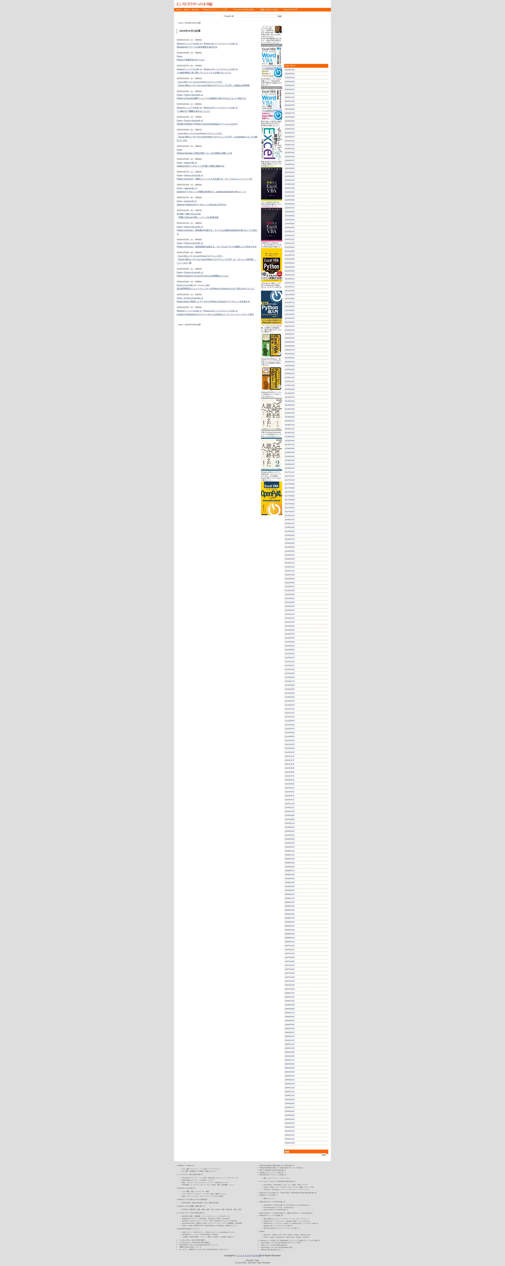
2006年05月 (290, 1021)
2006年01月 (290, 1036)
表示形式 (215, 1234)
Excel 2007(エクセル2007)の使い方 (298, 1205)
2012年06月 (290, 733)
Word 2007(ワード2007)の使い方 (274, 1205)
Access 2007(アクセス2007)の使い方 (276, 1209)
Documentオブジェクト (189, 1178)
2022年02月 (290, 275)
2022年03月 (290, 271)
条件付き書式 (186, 1203)
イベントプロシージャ (209, 1216)
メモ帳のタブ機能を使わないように (193, 111)
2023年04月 (290, 220)
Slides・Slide (296, 1185)
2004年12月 (290, 1088)
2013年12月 (290, 661)
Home (178, 10)
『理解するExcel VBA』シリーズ (189, 1247)
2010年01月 (290, 847)
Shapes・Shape (187, 1225)
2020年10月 (290, 338)
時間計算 (192, 1209)
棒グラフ (191, 1194)
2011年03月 (289, 792)
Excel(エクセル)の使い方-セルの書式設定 (192, 1199)
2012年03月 (290, 744)
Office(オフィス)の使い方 (268, 1195)
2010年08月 (290, 819)
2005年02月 (290, 1080)
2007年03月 (290, 981)
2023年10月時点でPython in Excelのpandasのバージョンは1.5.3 (207, 124)
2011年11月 (289, 760)
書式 (265, 1178)
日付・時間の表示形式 (211, 1203)
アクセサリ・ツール (287, 1219)
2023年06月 (290, 212)
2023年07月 (290, 208)
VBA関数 (197, 1216)
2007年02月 (290, 985)
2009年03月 (290, 886)
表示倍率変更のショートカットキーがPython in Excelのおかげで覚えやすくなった (215, 289)
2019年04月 (290, 409)
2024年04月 (290, 172)
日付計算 (185, 1209)
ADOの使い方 (289, 1165)
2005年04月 (290, 1072)
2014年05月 (290, 642)
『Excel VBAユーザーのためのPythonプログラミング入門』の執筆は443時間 (213, 85)
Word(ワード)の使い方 (186, 1165)
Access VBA (284, 1193)
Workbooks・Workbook (207, 1218)
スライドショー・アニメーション (279, 1178)
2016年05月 (290, 547)
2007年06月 (290, 969)
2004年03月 (290, 1123)
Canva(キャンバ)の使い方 (269, 1240)
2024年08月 (290, 156)
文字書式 (200, 1171)
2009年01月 (290, 894)
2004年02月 (290, 1127)
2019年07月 (290, 397)
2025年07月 (290, 113)
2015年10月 (290, 575)
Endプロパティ (199, 1232)
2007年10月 (290, 953)
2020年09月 (290, 342)
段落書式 (193, 1171)
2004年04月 (290, 1119)
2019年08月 (290, 393)
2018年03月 (290, 460)
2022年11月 (289, 239)
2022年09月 (290, 247)
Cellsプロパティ (187, 1232)
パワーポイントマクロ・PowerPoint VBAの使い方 (277, 1181)
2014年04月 (290, 646)
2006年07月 (290, 1013)
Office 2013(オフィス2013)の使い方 (300, 1213)
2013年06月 (290, 685)
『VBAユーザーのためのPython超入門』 (274, 1245)
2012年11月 (289, 713)
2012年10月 (290, 717)
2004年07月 (290, 1107)
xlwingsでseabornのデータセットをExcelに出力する (201, 204)
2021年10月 (290, 291)
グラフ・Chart (208, 1221)
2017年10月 (290, 480)
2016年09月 (290, 531)
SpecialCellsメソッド (189, 1234)
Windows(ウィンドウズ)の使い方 (189, 44)
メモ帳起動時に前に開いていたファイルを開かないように (204, 73)
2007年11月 (289, 950)
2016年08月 (290, 535)
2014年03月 (290, 650)
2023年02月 (290, 227)
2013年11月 (289, 665)
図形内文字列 (198, 1225)
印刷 (186, 1171)
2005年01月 (290, 1084)
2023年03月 (290, 224)
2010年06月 (290, 827)
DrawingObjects (210, 1225)
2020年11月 (289, 334)
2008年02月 (290, 938)
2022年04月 (290, 267)
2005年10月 (290, 1048)
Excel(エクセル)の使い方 (186, 285)
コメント (203, 1237)
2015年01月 (290, 610)
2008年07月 (290, 918)
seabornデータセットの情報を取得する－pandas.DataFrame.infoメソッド (211, 192)
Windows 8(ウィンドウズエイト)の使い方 (277, 1223)
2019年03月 (290, 413)
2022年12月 (290, 235)
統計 (240, 1209)
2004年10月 (290, 1095)
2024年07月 (290, 160)
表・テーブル (205, 1185)
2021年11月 (289, 287)
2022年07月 (290, 255)
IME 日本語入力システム (271, 1219)
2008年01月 (290, 942)
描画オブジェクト (211, 1171)
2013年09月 (290, 673)
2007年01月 (290, 989)
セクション (220, 1178)
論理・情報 (200, 1209)
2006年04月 (290, 1024)
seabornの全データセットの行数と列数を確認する (200, 166)
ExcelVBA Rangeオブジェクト (189, 1229)
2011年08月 (289, 772)
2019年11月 (289, 381)
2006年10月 (290, 1001)
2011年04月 (289, 788)
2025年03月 (290, 129)
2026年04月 (290, 78)
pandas (296, 1234)
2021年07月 (290, 302)
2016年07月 (290, 539)
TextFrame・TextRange (271, 1189)
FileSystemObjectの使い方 (269, 1168)
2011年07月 (289, 776)
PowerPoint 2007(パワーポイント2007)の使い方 (279, 1207)
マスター (305, 1185)
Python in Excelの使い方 (193, 95)
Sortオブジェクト (196, 1221)
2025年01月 (290, 137)
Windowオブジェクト (222, 1182)
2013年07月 (290, 681)
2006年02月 (290, 1032)
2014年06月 (290, 638)
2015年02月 (290, 606)
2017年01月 (290, 516)
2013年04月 (290, 693)
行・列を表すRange (203, 1234)
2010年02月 (290, 843)
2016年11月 (289, 523)
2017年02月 (290, 512)
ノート (283, 1189)
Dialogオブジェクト (232, 1225)
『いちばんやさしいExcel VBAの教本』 (192, 1240)
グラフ (184, 1194)
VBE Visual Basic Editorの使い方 (271, 1165)
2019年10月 (290, 385)
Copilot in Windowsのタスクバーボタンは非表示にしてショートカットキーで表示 (215, 314)
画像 (301, 1187)
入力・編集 (185, 1169)
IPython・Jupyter (269, 1237)
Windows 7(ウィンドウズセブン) (274, 1221)
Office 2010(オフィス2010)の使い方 (272, 1213)
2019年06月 (290, 401)
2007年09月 (290, 957)
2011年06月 (289, 780)
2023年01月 (290, 231)
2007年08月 (290, 961)
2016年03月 (290, 555)
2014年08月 (290, 630)
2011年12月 (289, 756)
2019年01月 (290, 421)
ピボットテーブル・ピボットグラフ (198, 1196)
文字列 (217, 1209)
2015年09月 (290, 579)
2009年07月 (290, 871)
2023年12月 (290, 188)
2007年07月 (290, 965)
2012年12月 (290, 709)
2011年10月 (289, 764)
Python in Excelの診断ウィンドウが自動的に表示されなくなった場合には (211, 98)
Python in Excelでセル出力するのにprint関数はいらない (203, 276)
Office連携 (185, 1185)
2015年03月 (290, 602)
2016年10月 (290, 527)
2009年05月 (290, 878)
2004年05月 (290, 1115)
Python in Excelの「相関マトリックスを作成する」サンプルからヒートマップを (214, 179)
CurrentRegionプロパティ (227, 1232)
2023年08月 (290, 204)
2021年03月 (290, 318)
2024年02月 (290, 180)
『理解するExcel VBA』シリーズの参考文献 (197, 217)
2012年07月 (290, 729)
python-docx (281, 1237)
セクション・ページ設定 (199, 1169)
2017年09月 (290, 484)
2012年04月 (290, 740)
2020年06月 (290, 354)
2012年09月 (290, 721)
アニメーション (304, 1189)
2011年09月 (289, 768)
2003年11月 (289, 1139)
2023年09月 (290, 200)
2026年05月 (290, 74)
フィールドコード (214, 1169)
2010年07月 (290, 823)
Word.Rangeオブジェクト (190, 1180)
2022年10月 (290, 243)
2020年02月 (290, 370)
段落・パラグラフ (188, 1182)
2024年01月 (290, 184)
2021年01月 (290, 326)
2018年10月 (290, 433)
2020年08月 (290, 346)
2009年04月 (290, 882)
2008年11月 (289, 902)
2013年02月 (290, 701)
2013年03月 (290, 697)
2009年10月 (290, 859)
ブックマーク (195, 1185)
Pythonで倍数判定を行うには (190, 60)
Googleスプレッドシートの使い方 (272, 1172)
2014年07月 (290, 634)
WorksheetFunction (188, 1223)
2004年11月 (289, 1092)
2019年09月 (290, 389)
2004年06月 (290, 1111)
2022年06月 (290, 259)
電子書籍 (180, 214)
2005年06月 (290, 1064)
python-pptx (290, 1237)
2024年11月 (289, 145)
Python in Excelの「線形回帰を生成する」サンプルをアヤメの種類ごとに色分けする (217, 247)
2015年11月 (289, 571)
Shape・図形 (216, 1185)
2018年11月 (289, 429)
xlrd (280, 1234)
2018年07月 (290, 444)
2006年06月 (290, 1017)
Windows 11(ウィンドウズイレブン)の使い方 (221, 44)
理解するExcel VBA (193, 214)
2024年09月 (290, 153)
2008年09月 (290, 910)
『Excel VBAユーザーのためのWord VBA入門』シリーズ (198, 1245)
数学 (235, 1209)
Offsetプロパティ (211, 1232)
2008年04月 (290, 930)
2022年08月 (290, 251)
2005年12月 (290, 1040)
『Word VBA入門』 (290, 10)
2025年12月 (290, 93)
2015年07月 (290, 587)
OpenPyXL (267, 1234)
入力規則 (185, 1237)
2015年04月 (290, 598)
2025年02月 (290, 133)
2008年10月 (290, 906)
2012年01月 (290, 752)
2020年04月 (290, 362)
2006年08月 (290, 1009)
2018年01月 (290, 468)
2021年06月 (290, 306)
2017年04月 (290, 504)
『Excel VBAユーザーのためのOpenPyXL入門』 (277, 1247)
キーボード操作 (204, 285)
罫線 (209, 1237)
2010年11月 (289, 807)
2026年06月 (290, 70)
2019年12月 (290, 377)
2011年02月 (289, 796)
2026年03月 (290, 81)
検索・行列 (210, 1209)
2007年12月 (290, 946)
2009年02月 (290, 890)
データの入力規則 (217, 1196)
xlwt (284, 1234)
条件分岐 (185, 1216)
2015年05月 (290, 594)
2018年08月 (290, 441)
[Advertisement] (271, 555)
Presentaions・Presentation (272, 1185)
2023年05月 (290, 216)
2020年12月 (290, 330)
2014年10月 (290, 622)
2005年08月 (290, 1056)
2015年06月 (290, 590)
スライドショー (292, 1189)
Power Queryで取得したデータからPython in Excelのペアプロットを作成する (213, 301)
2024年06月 (290, 164)
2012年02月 (290, 748)
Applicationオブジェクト (190, 1218)
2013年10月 (290, 669)
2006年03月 (290, 1028)
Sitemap (195, 10)
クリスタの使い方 (313, 1240)
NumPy (289, 1234)
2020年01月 (290, 373)
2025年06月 (290, 117)
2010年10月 (290, 811)
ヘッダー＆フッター (232, 1178)
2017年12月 (290, 472)
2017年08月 (290, 488)
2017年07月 (290, 492)
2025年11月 (289, 97)
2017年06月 (290, 496)
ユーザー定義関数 (227, 1223)
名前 (192, 1191)
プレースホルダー (281, 1187)
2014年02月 (290, 654)
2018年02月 (290, 464)
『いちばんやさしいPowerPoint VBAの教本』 (194, 1242)
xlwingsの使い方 (190, 201)
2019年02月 (290, 417)
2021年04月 (290, 314)
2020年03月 (290, 366)
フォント (210, 1182)
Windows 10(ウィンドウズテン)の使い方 (305, 1223)
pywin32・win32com (302, 1237)
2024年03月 (290, 176)
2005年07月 (290, 1060)
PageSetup (220, 1225)
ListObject (185, 1221)
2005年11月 (289, 1044)
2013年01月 (290, 705)
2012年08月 (290, 725)
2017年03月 (290, 508)
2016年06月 (290, 543)
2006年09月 (290, 1005)
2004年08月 (290, 1103)
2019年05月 (290, 405)
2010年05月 (290, 831)
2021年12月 (290, 283)
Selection (203, 1180)
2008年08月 (290, 914)
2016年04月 (290, 551)
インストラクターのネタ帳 (194, 4)
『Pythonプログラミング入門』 (215, 10)
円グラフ (199, 1194)
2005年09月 (290, 1052)
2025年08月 (290, 109)
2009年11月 (289, 855)
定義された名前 (201, 1223)
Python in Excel (305, 1234)
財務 (223, 1209)
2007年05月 (290, 973)
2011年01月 (289, 800)
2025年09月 (290, 105)
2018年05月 (290, 452)
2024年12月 (290, 141)
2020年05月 (290, 358)
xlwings (274, 1234)
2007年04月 (290, 977)
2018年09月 (290, 437)
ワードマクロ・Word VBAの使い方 (190, 1174)
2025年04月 (290, 125)
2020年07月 (290, 350)
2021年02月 (290, 322)
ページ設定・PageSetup (207, 1178)
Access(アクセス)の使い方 (269, 1193)
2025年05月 (290, 121)
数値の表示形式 (198, 1203)
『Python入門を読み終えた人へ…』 (272, 1250)
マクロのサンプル (224, 1216)
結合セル (231, 1237)
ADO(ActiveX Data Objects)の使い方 (304, 1193)
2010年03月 (290, 839)
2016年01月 (290, 563)
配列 (191, 1216)
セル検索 (223, 1237)
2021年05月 (290, 310)
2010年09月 (290, 815)
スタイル (211, 1180)
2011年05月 (289, 784)
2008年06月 (290, 922)
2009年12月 (290, 851)
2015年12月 (290, 567)
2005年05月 (290, 1068)
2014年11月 (289, 618)
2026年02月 (290, 85)
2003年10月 (290, 1143)
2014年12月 (290, 614)
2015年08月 (290, 583)
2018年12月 (290, 425)
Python (179, 56)
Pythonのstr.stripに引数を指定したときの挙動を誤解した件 (204, 153)
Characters (233, 1221)
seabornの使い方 (190, 163)
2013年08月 (290, 677)
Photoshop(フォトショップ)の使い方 (293, 1240)
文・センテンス (200, 1182)
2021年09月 (290, 295)
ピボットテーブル (214, 1223)
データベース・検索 (202, 1191)
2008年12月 (290, 898)
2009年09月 (290, 863)
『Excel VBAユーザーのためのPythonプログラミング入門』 (200, 82)
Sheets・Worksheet (223, 1218)
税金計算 (229, 1209)
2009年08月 (290, 867)
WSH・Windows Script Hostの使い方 (273, 1170)
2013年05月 (290, 689)
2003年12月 (290, 1135)
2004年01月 (290, 1131)
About (186, 10)
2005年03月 (290, 1076)
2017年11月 (289, 476)
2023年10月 (290, 196)
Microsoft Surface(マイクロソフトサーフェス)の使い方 (281, 1228)
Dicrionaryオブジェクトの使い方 (291, 1168)
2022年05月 (290, 263)
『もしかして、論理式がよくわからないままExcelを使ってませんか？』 (203, 1249)
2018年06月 (290, 448)
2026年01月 (290, 89)
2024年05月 (290, 168)
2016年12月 (290, 519)
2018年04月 (290, 456)
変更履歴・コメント (228, 1185)
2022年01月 (290, 279)
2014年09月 (290, 626)
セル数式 (215, 1237)
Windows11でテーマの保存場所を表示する (197, 47)
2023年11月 (289, 192)
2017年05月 (290, 500)
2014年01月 (290, 658)
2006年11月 (289, 997)
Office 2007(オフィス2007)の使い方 (272, 1202)
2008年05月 (290, 926)
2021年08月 (290, 298)
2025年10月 (290, 101)
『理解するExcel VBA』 (269, 10)
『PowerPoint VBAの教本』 (244, 10)
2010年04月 (290, 835)
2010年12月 (290, 804)
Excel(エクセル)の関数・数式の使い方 (191, 1206)
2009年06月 (290, 875)
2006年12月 (290, 993)
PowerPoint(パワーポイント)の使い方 (273, 1175)
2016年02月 (290, 559)
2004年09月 (290, 1099)
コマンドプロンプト (302, 1219)
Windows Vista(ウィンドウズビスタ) (298, 1221)
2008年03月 (290, 934)
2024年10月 (290, 149)
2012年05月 (290, 736)
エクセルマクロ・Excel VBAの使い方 (191, 1213)
